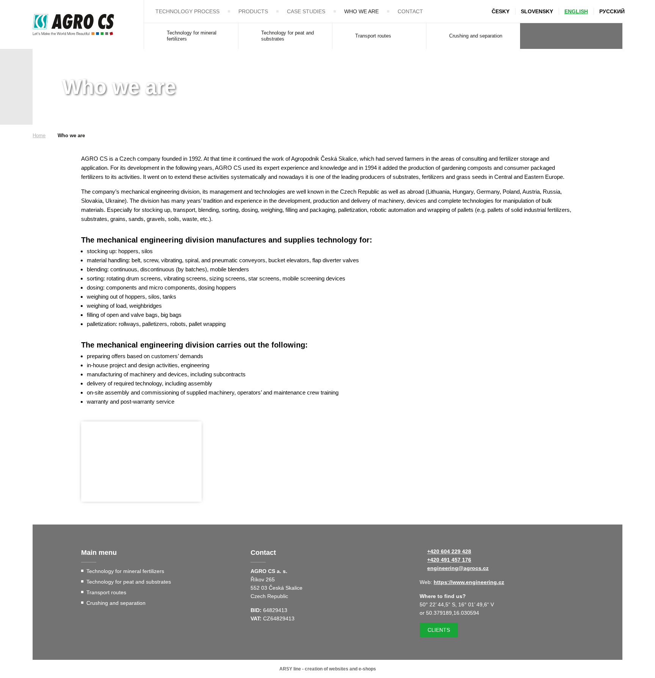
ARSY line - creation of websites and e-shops (327, 669)
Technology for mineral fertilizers (191, 36)
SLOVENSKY (537, 11)
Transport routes (373, 36)
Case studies (306, 11)
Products (253, 11)
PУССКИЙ (612, 11)
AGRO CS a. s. (73, 25)
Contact (410, 11)
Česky (500, 11)
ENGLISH (576, 11)
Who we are (361, 11)
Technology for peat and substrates (287, 36)
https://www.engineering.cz (469, 582)
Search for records (610, 36)
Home (39, 135)
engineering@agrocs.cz (458, 568)
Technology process (187, 11)
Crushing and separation (475, 36)
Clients (439, 630)
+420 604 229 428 (449, 551)
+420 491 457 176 (449, 560)
